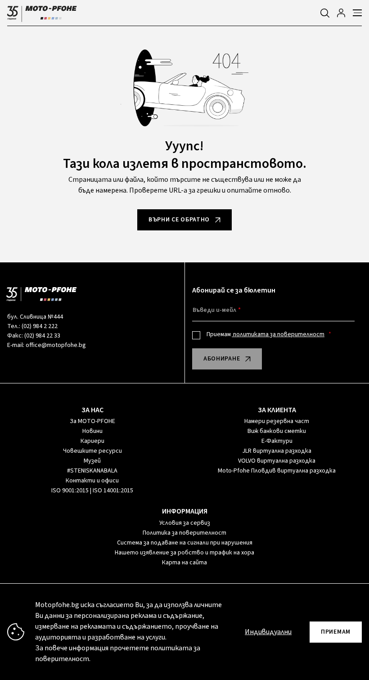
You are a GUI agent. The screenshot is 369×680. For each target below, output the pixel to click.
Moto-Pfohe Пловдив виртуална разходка (277, 471)
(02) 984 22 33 (42, 335)
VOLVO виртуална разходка (276, 461)
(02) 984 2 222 (40, 326)
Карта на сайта (184, 562)
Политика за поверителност (184, 533)
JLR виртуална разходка (276, 451)
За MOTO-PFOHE (92, 421)
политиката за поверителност (278, 334)
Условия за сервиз (184, 523)
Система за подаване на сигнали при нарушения (184, 543)
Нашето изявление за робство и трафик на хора (184, 552)
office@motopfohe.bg (56, 345)
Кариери (92, 441)
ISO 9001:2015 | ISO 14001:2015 (92, 490)
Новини (92, 431)
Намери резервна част (276, 421)
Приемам (265, 334)
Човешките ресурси (92, 451)
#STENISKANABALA (92, 471)
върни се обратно (179, 219)
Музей (92, 461)
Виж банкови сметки (277, 431)
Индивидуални (268, 632)
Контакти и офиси (92, 480)
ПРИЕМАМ (336, 631)
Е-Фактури (276, 441)
